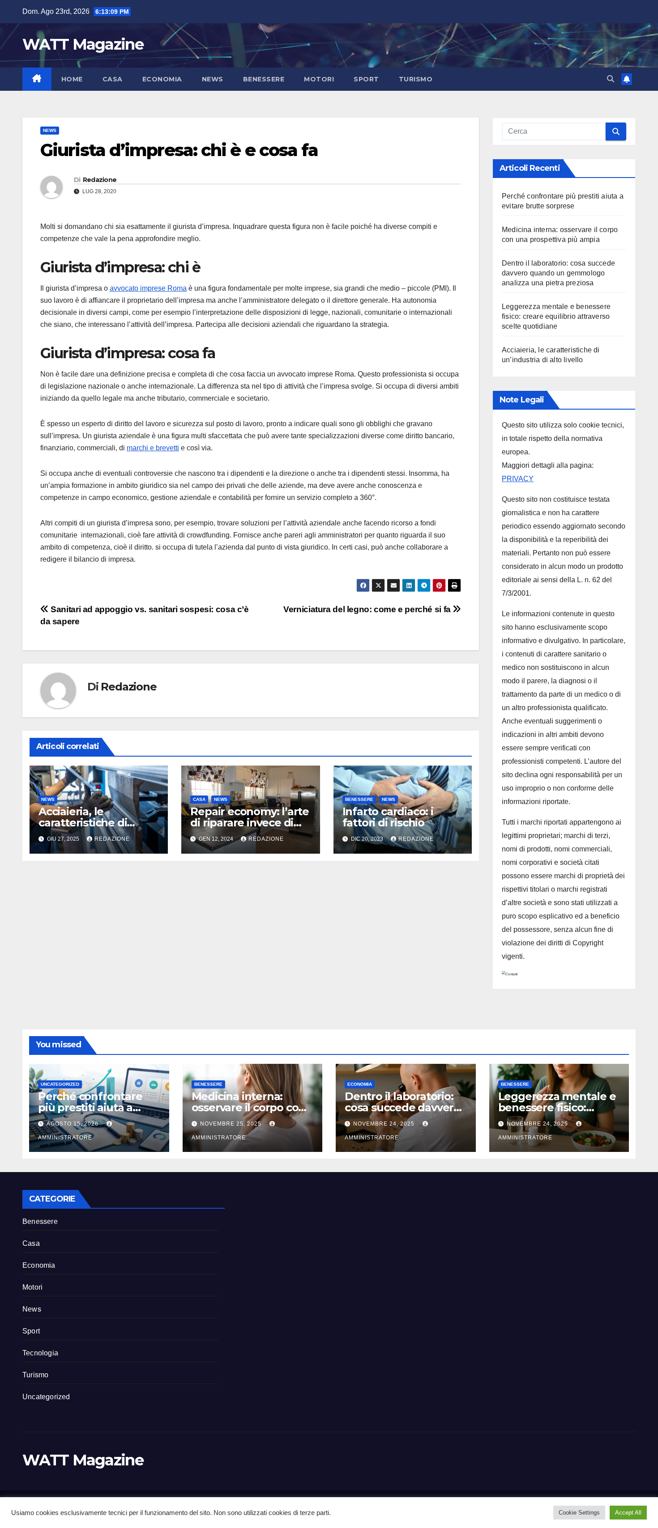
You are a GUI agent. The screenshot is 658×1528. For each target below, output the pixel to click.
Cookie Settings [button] (579, 1512)
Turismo (416, 79)
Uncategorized (60, 1084)
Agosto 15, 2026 (73, 1124)
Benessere (264, 79)
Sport (366, 79)
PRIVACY (518, 479)
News (212, 79)
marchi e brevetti (153, 448)
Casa (113, 79)
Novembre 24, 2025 (384, 1124)
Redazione (100, 180)
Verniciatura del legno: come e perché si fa (368, 609)
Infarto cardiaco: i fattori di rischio (387, 817)
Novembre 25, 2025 (231, 1124)
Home (72, 79)
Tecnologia (40, 1353)
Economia (162, 79)
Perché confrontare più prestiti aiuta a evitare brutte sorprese (99, 1107)
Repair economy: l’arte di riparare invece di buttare (249, 822)
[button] (610, 79)
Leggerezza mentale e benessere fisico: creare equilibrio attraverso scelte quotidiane (556, 316)
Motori (319, 79)
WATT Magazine (82, 44)
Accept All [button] (628, 1512)
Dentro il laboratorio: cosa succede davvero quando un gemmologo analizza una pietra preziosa (558, 273)
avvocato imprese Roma (148, 288)
